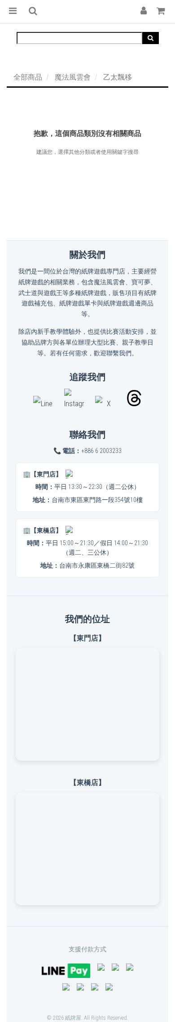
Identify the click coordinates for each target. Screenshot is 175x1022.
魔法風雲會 (73, 77)
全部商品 (27, 77)
